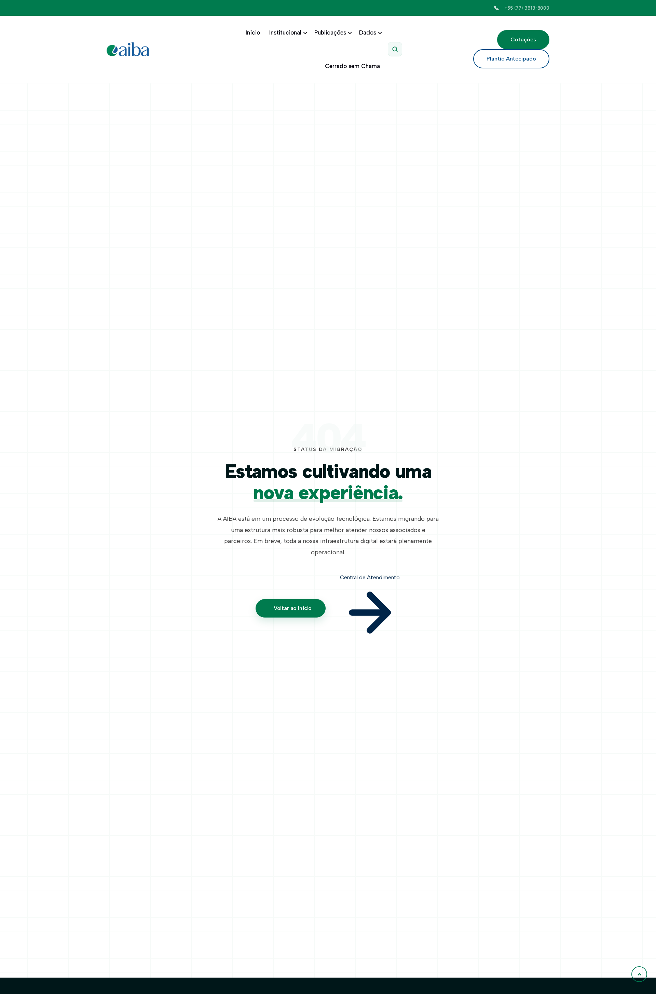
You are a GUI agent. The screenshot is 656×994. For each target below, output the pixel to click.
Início (253, 32)
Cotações (523, 39)
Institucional (285, 32)
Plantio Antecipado (511, 58)
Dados (367, 32)
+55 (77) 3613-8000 (526, 8)
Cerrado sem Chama (352, 66)
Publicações (330, 32)
